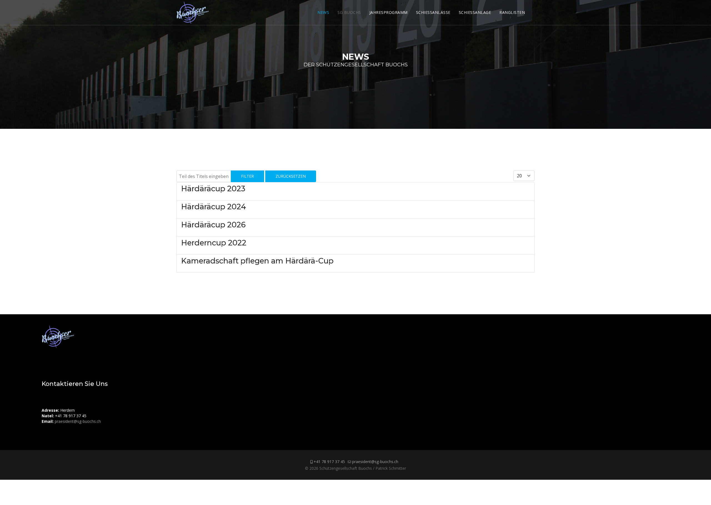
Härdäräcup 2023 (213, 188)
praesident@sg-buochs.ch (78, 421)
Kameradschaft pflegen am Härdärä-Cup (257, 260)
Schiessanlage (475, 12)
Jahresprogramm (388, 12)
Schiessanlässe (433, 12)
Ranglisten (512, 12)
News (323, 12)
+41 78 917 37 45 (329, 461)
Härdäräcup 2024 (213, 206)
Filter (247, 176)
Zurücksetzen (291, 176)
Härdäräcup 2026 (213, 224)
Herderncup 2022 (213, 242)
